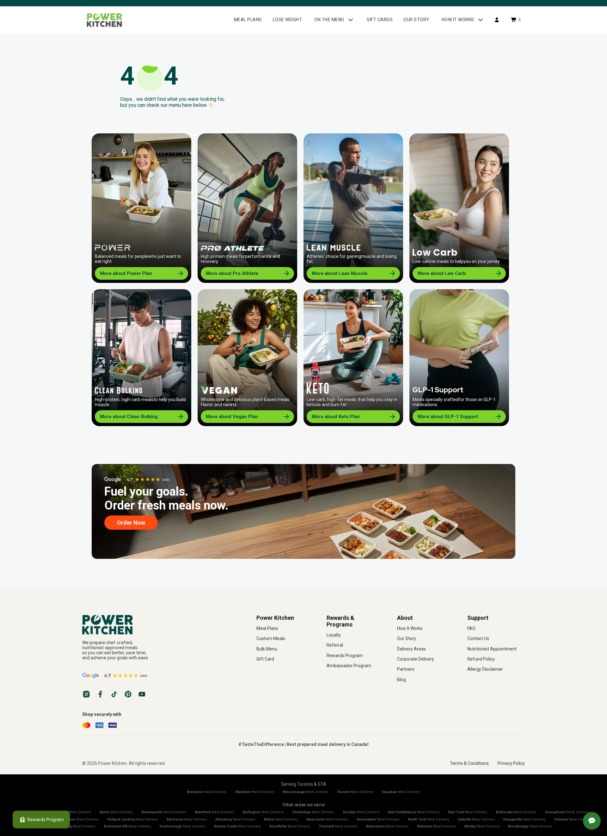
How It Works (410, 628)
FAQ (471, 628)
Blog (401, 679)
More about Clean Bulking (129, 416)
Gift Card (265, 659)
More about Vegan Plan (232, 416)
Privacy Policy (511, 763)
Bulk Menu (266, 648)
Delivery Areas (411, 648)
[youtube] (142, 694)
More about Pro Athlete (232, 273)
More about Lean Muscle (339, 273)
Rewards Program (345, 655)
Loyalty (334, 635)
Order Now (131, 522)
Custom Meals (270, 638)
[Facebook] (100, 694)
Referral (335, 645)
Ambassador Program (349, 665)
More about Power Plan (126, 273)
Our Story (406, 638)
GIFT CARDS (380, 19)
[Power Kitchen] (159, 624)
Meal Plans (267, 628)
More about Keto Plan (336, 416)
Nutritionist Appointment (492, 648)
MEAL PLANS (248, 19)
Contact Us (478, 638)
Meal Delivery (207, 792)
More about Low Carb (442, 273)
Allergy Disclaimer (485, 669)
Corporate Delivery (415, 659)
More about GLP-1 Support (448, 416)
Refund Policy (481, 659)
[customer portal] (497, 20)
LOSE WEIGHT (287, 19)
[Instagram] (86, 694)
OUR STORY (416, 19)
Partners (405, 669)
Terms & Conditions (469, 763)
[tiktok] (114, 694)
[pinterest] (128, 694)
